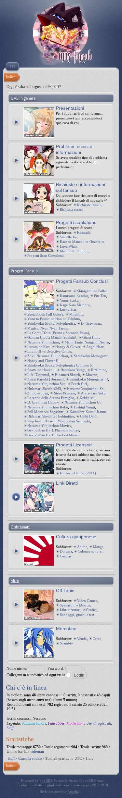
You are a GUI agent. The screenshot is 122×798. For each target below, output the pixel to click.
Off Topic (65, 590)
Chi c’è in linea (26, 687)
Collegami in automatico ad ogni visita (36, 675)
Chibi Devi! (89, 416)
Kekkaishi (87, 398)
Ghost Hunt (91, 337)
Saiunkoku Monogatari (91, 356)
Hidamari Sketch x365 (44, 389)
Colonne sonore (90, 551)
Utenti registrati (98, 723)
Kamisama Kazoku (74, 296)
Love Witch (68, 246)
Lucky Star (68, 309)
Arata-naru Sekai (93, 393)
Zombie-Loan (37, 393)
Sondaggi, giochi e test (77, 615)
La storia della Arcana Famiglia (50, 398)
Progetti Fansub (24, 271)
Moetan (91, 375)
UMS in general (23, 98)
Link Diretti (67, 483)
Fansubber (56, 723)
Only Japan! (20, 527)
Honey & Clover (67, 347)
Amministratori (34, 723)
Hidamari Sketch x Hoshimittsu (50, 416)
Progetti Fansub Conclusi (82, 281)
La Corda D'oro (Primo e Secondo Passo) (58, 333)
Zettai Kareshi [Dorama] (45, 379)
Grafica (91, 610)
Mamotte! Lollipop (74, 251)
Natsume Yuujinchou (43, 342)
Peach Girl (79, 384)
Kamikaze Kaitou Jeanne (88, 412)
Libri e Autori (70, 610)
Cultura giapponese (76, 536)
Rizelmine (98, 370)
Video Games (87, 601)
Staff (10, 728)
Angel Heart (95, 347)
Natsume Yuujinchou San (46, 384)
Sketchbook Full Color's (45, 314)
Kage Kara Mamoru (75, 305)
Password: (55, 668)
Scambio (66, 643)
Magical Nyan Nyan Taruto (47, 328)
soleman (37, 751)
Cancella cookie (30, 758)
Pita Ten (100, 296)
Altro (15, 581)
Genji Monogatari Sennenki (69, 421)
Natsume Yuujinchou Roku (47, 407)
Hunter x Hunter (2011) (78, 473)
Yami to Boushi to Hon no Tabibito (53, 319)
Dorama (66, 551)
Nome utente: (17, 668)
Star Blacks (68, 237)
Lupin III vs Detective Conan (49, 351)
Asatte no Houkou (41, 370)
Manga (98, 547)
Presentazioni (70, 108)
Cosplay (66, 556)
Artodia (73, 791)
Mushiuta (76, 314)
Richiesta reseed (72, 209)
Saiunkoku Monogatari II (89, 379)
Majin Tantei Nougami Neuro (87, 342)
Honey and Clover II (43, 361)
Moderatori (75, 723)
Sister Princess (64, 393)
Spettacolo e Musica (75, 605)
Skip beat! (35, 421)
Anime (82, 547)
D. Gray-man (91, 323)
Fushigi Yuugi (84, 407)
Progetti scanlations (76, 222)
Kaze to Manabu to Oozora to (82, 241)
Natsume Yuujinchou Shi (85, 389)
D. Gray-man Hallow (43, 402)
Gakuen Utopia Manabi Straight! (51, 337)
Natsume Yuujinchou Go (83, 402)
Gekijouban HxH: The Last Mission (54, 435)
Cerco (97, 639)
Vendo (82, 639)
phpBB (45, 780)
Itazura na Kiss (38, 347)
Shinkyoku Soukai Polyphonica (51, 323)
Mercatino (66, 628)
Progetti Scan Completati (45, 255)
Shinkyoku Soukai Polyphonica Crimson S (59, 365)
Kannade (83, 232)
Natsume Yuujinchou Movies (49, 426)
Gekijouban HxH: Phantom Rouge (53, 430)
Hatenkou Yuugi (73, 370)
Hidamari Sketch (67, 375)
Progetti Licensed (74, 444)
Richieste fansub (89, 205)
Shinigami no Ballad (92, 291)
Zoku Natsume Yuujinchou (47, 356)
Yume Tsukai (69, 300)
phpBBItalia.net (59, 785)
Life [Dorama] (38, 375)
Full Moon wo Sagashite (45, 412)
